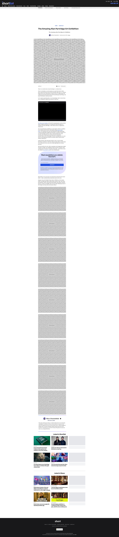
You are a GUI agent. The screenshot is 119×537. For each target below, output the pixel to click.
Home (56, 25)
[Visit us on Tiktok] (112, 3)
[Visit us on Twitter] (117, 3)
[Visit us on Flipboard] (114, 3)
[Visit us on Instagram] (111, 3)
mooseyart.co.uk (46, 150)
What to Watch (58, 7)
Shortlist (61, 25)
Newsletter (64, 86)
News (69, 35)
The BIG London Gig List (49, 7)
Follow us (58, 86)
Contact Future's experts (52, 524)
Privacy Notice (45, 168)
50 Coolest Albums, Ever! (76, 7)
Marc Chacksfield (55, 35)
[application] (52, 111)
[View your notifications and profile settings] (111, 1)
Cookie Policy (72, 524)
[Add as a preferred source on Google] (59, 529)
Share (40, 86)
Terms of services (51, 167)
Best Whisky (66, 7)
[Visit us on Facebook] (115, 3)
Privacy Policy (67, 524)
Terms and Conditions (60, 524)
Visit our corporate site (70, 533)
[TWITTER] (61, 418)
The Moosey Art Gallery (43, 123)
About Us (46, 524)
